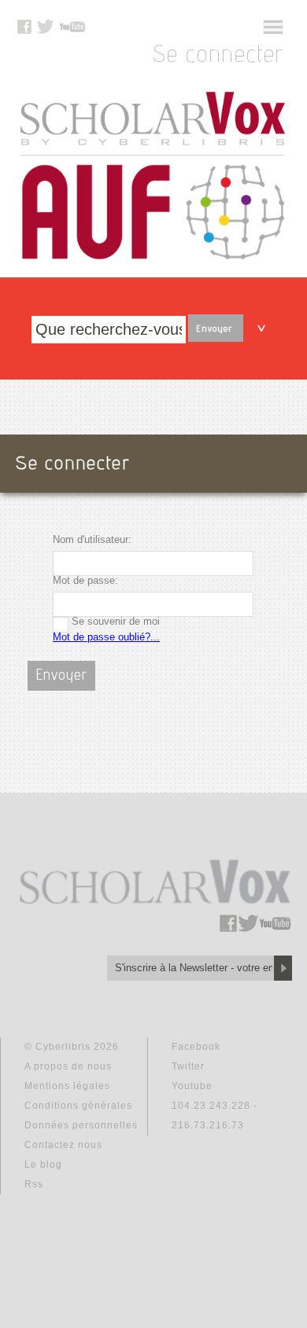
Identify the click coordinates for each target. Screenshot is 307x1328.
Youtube (192, 1085)
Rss (33, 1184)
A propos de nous (68, 1066)
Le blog (43, 1164)
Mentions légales (67, 1085)
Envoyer (214, 329)
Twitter (188, 1066)
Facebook (196, 1046)
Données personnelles (81, 1125)
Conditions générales (78, 1105)
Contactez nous (63, 1144)
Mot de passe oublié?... (106, 637)
